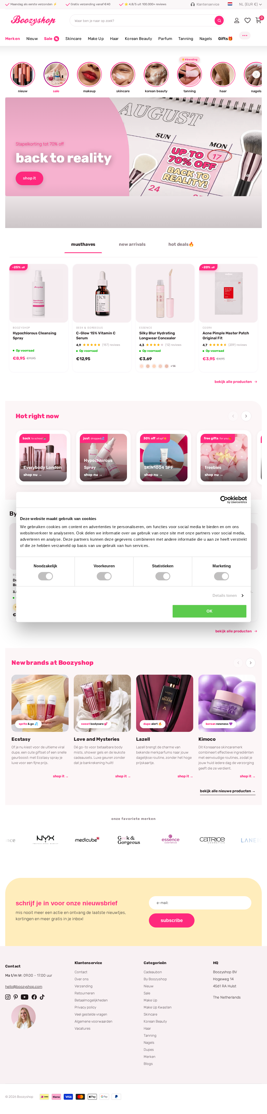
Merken (12, 38)
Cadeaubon (153, 972)
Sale (147, 993)
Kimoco (207, 739)
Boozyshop (21, 327)
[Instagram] (7, 997)
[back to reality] (133, 162)
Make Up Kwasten (158, 1007)
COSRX (207, 327)
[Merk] (28, 840)
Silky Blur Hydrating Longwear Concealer (157, 335)
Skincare (150, 1014)
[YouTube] (24, 997)
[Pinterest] (16, 997)
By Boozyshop (155, 979)
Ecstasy (21, 739)
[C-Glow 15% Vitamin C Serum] (102, 293)
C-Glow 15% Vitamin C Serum (96, 335)
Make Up (150, 1000)
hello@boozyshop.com (23, 986)
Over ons (82, 979)
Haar (147, 1028)
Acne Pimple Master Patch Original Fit (226, 335)
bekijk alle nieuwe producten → (228, 791)
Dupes (149, 1049)
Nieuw (149, 986)
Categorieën (155, 963)
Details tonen (225, 595)
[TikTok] (42, 997)
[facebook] (34, 997)
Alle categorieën (32, 41)
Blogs (148, 1063)
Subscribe (172, 920)
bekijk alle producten (233, 382)
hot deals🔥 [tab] (181, 244)
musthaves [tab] (83, 244)
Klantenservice (88, 963)
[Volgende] (246, 416)
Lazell (143, 739)
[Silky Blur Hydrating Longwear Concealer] (165, 293)
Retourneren (85, 993)
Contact (81, 972)
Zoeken (219, 20)
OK (210, 611)
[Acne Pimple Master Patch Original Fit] (228, 293)
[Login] (236, 20)
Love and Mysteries (96, 739)
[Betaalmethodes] (44, 1097)
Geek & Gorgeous (89, 327)
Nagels (149, 1042)
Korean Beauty (155, 1021)
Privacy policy (85, 1007)
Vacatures (82, 1028)
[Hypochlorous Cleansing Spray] (38, 293)
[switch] (104, 576)
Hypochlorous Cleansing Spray (34, 335)
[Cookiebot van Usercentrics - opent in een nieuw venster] (224, 500)
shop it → (61, 776)
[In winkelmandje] (57, 310)
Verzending (84, 986)
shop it (29, 178)
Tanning (150, 1035)
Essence (145, 327)
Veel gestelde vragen (91, 1014)
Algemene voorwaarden (93, 1021)
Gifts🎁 (225, 38)
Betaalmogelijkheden (91, 1000)
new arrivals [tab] (132, 244)
